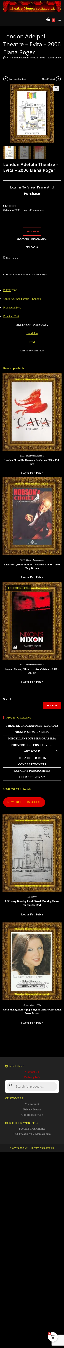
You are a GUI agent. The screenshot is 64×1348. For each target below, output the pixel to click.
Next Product (48, 78)
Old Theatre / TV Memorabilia (32, 1133)
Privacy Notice (32, 1109)
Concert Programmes (32, 770)
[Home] (4, 57)
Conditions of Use (32, 1114)
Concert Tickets (32, 764)
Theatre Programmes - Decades (32, 725)
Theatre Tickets (32, 757)
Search (7, 699)
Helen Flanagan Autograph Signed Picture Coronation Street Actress (32, 1011)
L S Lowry (32, 897)
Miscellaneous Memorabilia (32, 738)
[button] (56, 88)
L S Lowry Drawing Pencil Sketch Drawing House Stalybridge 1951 (32, 903)
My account (32, 1104)
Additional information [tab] (32, 239)
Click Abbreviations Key (32, 350)
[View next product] (58, 78)
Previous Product (17, 78)
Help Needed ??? (32, 777)
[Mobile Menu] (58, 19)
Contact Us (32, 1071)
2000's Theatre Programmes (29, 210)
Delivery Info (32, 1077)
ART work (32, 751)
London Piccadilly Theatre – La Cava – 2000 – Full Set (32, 462)
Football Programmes (32, 1128)
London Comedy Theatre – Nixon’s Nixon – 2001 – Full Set (32, 671)
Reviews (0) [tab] (32, 247)
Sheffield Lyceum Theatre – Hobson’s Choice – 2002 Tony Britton (32, 566)
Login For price (32, 472)
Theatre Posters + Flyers (32, 745)
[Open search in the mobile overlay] (32, 1086)
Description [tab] (32, 231)
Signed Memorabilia (32, 732)
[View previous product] (5, 78)
